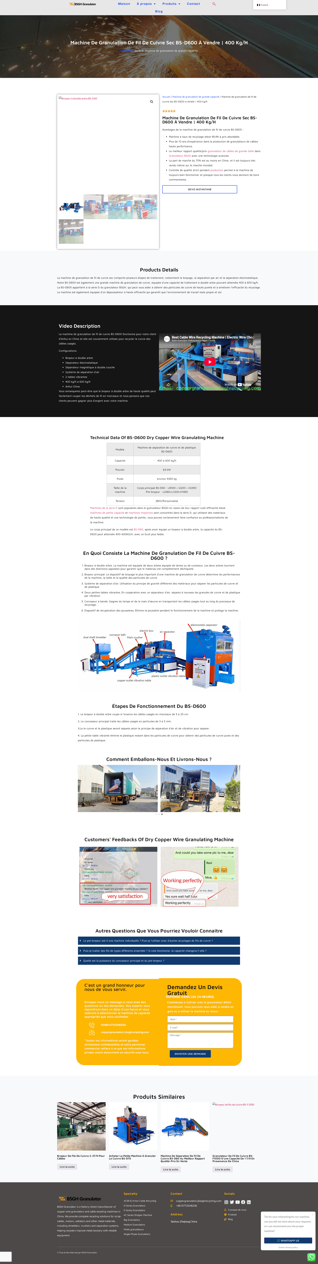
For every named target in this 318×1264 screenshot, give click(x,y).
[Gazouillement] (232, 1202)
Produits (169, 3)
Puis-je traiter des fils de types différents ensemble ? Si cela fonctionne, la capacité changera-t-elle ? (145, 950)
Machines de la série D (103, 507)
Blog (159, 11)
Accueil (166, 96)
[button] (152, 102)
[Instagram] (226, 1202)
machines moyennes (141, 512)
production (217, 170)
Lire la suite (67, 1166)
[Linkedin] (249, 1202)
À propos (144, 3)
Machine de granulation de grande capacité (171, 50)
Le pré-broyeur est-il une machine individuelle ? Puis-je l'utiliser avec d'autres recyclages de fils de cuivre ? (148, 940)
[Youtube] (237, 1202)
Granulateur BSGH (180, 155)
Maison (124, 3)
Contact (193, 3)
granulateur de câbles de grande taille (231, 151)
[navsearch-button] (214, 4)
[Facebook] (243, 1202)
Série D (139, 50)
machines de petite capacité (107, 512)
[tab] (159, 941)
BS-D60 (138, 529)
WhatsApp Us (290, 1240)
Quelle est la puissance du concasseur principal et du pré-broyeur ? (123, 960)
